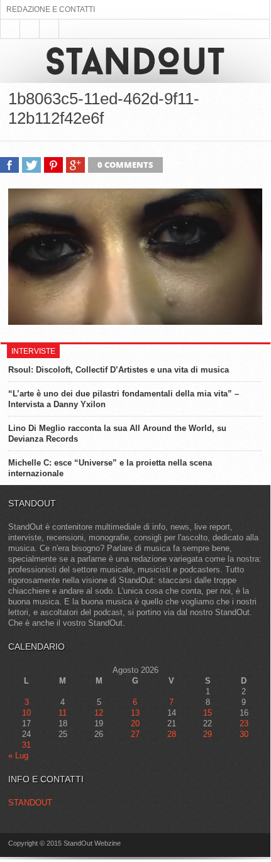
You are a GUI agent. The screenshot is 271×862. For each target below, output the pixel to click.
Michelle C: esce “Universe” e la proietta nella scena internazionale (110, 468)
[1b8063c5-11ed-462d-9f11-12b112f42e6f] (135, 322)
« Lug (18, 755)
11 (62, 712)
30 (244, 734)
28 (171, 734)
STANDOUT (30, 802)
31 (26, 745)
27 (135, 734)
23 (244, 723)
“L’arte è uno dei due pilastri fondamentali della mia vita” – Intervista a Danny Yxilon (123, 399)
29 (207, 734)
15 (207, 712)
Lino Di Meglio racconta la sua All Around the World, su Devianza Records (117, 433)
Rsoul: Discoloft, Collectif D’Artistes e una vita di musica (118, 369)
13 (135, 712)
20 (135, 723)
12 (98, 712)
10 (26, 712)
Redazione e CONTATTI (50, 9)
